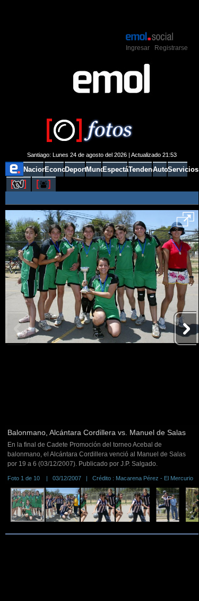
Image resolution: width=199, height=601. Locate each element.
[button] (185, 223)
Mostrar (102, 15)
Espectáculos (114, 169)
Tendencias (140, 169)
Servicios (177, 169)
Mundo (93, 169)
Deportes (74, 169)
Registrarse (171, 48)
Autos (160, 169)
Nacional (33, 169)
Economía (54, 169)
